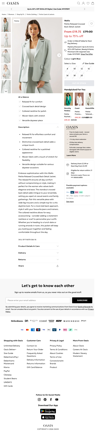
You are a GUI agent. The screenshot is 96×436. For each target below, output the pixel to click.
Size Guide (8, 357)
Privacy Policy (55, 347)
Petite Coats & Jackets (46, 14)
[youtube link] (56, 404)
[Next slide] (83, 9)
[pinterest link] (44, 404)
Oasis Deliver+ (10, 354)
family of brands (84, 308)
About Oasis (77, 347)
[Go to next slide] (58, 54)
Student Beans (10, 383)
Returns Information (35, 365)
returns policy (76, 184)
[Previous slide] (10, 9)
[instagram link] (38, 404)
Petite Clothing (32, 14)
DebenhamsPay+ (11, 361)
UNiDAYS (8, 386)
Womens (11, 14)
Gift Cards (8, 390)
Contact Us (31, 347)
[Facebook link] (50, 404)
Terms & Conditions (58, 351)
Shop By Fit (20, 14)
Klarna (6, 371)
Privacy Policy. (11, 313)
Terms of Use (55, 358)
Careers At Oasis (79, 351)
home (4, 14)
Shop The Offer (73, 61)
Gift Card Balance (34, 369)
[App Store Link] (47, 418)
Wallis (66, 20)
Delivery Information (35, 361)
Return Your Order (34, 351)
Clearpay (7, 379)
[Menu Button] (3, 3)
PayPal (7, 375)
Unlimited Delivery (12, 350)
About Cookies (55, 355)
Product (52, 369)
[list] (36, 54)
